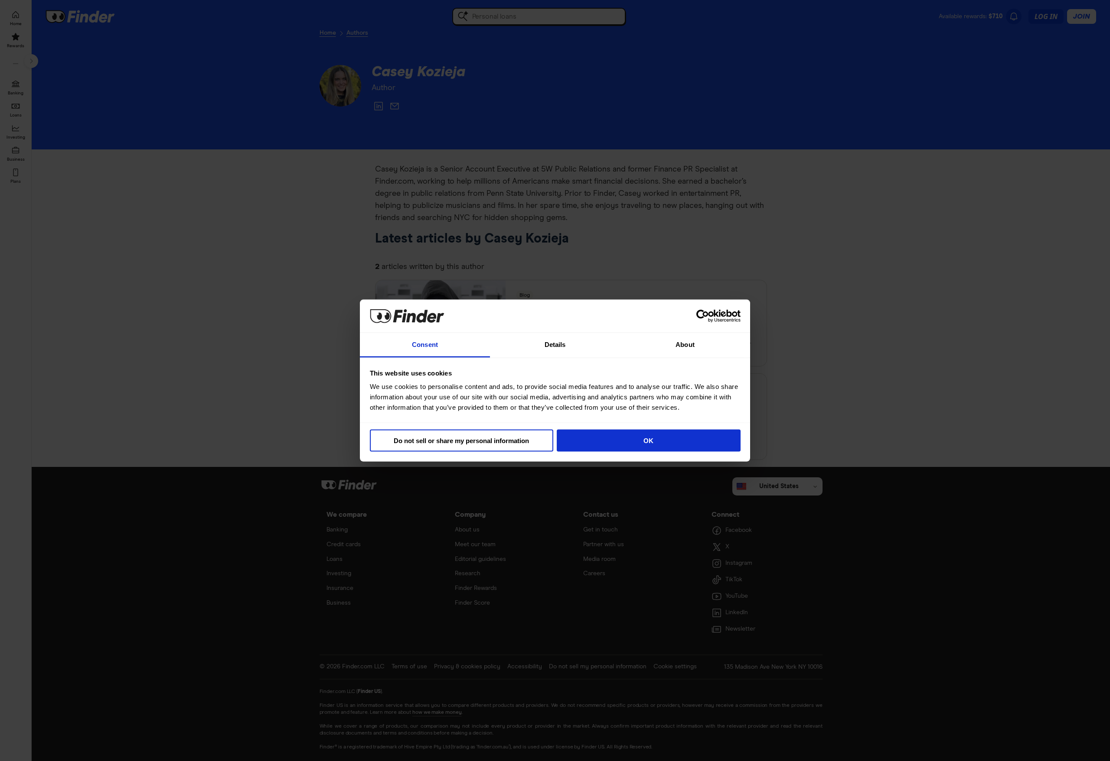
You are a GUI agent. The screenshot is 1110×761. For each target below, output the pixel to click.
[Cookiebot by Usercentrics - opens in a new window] (703, 315)
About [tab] (685, 344)
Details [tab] (555, 344)
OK (648, 440)
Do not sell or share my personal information (461, 440)
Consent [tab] (425, 344)
